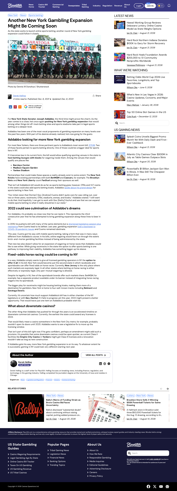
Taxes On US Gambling (21, 465)
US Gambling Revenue (20, 469)
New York (13, 15)
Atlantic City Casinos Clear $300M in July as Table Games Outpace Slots (147, 156)
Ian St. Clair (132, 33)
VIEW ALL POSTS (94, 355)
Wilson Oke (132, 87)
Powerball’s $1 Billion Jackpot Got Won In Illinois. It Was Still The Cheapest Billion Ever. (148, 171)
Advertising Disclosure (100, 468)
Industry (57, 380)
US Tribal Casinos (18, 472)
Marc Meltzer (133, 105)
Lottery (130, 395)
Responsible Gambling (100, 457)
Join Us (150, 6)
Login (138, 6)
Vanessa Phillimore (136, 65)
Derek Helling (19, 95)
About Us (93, 450)
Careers (93, 472)
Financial (49, 380)
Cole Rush (131, 116)
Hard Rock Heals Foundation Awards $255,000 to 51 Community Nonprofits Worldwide (147, 57)
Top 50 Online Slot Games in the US (146, 112)
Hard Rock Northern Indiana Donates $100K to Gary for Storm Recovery (147, 42)
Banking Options (58, 461)
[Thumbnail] (26, 408)
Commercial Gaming (68, 380)
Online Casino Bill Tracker (22, 461)
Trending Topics (57, 465)
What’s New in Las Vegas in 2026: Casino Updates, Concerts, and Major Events (147, 97)
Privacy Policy (96, 476)
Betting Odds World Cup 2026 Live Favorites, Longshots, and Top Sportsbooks (146, 80)
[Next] (167, 388)
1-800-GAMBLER (154, 459)
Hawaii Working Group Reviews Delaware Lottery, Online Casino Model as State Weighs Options (144, 25)
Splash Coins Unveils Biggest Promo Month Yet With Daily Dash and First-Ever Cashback (147, 139)
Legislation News (58, 454)
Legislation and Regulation (35, 380)
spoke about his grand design (78, 187)
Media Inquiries (96, 461)
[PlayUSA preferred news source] (33, 106)
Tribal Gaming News (59, 450)
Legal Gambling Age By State (24, 458)
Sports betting (36, 15)
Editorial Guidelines (98, 465)
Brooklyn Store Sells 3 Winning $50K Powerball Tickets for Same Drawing (144, 403)
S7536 (92, 145)
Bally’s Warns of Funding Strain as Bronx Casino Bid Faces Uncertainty (63, 403)
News (23, 15)
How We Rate (95, 454)
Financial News (57, 457)
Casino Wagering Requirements (25, 454)
